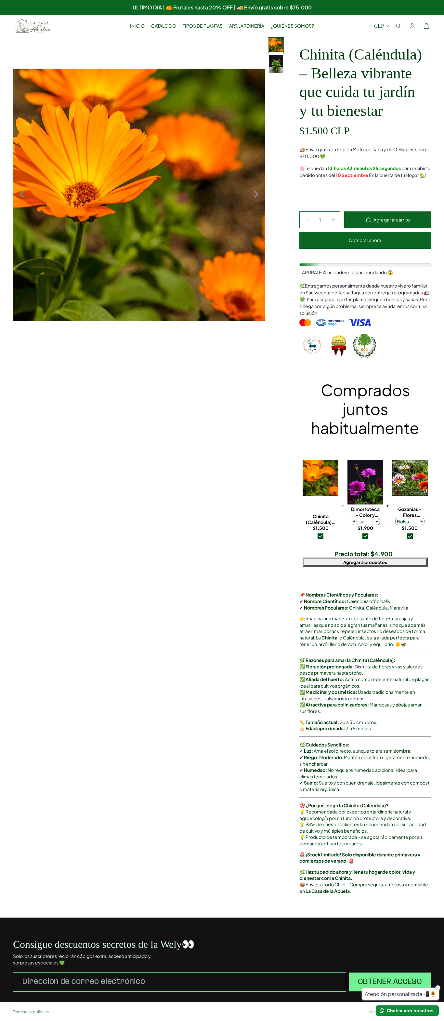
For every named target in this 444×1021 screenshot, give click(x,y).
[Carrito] (426, 26)
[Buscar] (398, 26)
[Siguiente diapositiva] (258, 195)
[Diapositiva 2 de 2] (276, 64)
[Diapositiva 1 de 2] (276, 45)
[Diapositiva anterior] (20, 195)
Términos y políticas (31, 1011)
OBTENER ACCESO (390, 982)
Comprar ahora (363, 240)
